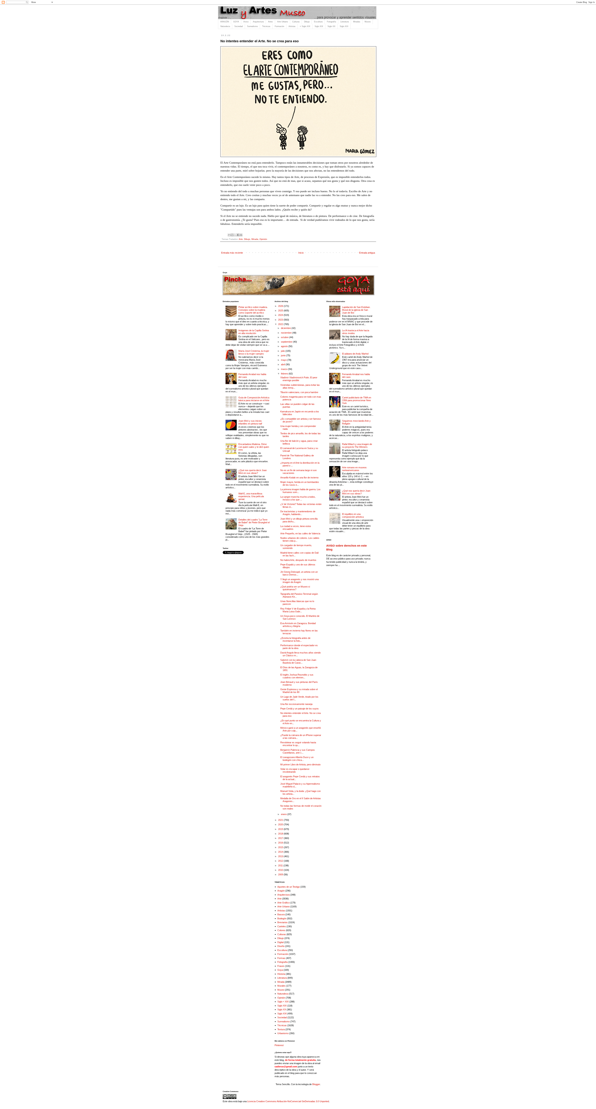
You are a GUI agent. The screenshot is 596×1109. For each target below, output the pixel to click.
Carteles (281, 926)
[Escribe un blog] (232, 234)
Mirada (254, 239)
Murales (281, 985)
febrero (285, 373)
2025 (281, 310)
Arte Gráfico (283, 902)
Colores (281, 930)
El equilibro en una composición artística (353, 515)
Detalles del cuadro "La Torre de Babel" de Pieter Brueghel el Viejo (254, 522)
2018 (281, 833)
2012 (281, 860)
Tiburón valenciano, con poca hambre (299, 392)
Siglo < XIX (283, 1001)
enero (284, 814)
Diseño (280, 946)
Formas (281, 958)
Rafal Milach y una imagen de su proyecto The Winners (357, 445)
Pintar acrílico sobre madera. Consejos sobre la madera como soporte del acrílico (253, 310)
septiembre (287, 341)
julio (283, 351)
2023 (281, 319)
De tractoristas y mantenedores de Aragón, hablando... (297, 513)
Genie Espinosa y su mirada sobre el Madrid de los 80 (299, 690)
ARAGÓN (224, 22)
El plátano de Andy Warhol (355, 353)
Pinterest (279, 1045)
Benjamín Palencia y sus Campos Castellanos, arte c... (297, 751)
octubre (285, 337)
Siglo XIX (319, 26)
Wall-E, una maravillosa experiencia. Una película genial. (251, 496)
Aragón (281, 890)
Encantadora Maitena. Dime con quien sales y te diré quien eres (253, 447)
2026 (281, 306)
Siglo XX (331, 26)
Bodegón (281, 918)
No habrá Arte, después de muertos (298, 560)
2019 (281, 829)
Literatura (344, 22)
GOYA (236, 22)
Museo (368, 22)
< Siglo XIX (305, 26)
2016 (281, 842)
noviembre (286, 332)
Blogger (316, 1084)
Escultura (318, 22)
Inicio (301, 252)
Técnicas (266, 26)
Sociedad (238, 26)
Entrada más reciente (232, 252)
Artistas (292, 26)
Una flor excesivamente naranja (296, 704)
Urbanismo (283, 1033)
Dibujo (307, 22)
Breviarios (282, 922)
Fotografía (331, 22)
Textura (281, 1029)
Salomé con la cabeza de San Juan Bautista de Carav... (298, 661)
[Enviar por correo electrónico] (229, 234)
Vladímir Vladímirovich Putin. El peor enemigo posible (298, 379)
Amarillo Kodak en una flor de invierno (299, 477)
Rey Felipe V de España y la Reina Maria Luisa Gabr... (298, 610)
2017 (281, 838)
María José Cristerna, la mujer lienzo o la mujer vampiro (253, 352)
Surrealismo (252, 26)
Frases (280, 966)
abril (283, 364)
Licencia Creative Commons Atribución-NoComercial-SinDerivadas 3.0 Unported (288, 1101)
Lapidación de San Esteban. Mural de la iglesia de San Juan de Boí (356, 310)
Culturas (296, 22)
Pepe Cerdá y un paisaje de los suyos (299, 708)
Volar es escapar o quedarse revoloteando (294, 770)
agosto (284, 346)
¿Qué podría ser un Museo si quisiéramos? (295, 588)
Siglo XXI (344, 26)
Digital (280, 942)
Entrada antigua (367, 252)
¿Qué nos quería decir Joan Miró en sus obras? (252, 471)
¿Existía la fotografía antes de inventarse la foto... (295, 639)
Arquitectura (258, 22)
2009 (281, 874)
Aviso (245, 22)
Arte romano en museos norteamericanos (354, 469)
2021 (281, 820)
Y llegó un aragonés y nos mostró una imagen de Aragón (299, 580)
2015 (281, 847)
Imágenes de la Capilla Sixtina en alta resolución (253, 332)
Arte (241, 239)
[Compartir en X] (235, 234)
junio (283, 355)
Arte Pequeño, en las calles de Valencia (300, 533)
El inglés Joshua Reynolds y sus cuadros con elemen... (296, 676)
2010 (281, 870)
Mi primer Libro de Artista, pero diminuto (300, 764)
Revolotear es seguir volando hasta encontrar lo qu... (298, 744)
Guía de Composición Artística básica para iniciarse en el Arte (253, 399)
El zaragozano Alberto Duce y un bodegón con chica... (297, 758)
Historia (281, 974)
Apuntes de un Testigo (288, 886)
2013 (281, 856)
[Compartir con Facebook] (238, 234)
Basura (281, 914)
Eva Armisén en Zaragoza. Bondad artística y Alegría (298, 624)
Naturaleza (225, 26)
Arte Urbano (282, 22)
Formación (279, 26)
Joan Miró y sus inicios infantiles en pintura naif (250, 422)
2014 (281, 851)
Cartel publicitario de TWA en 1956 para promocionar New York (356, 400)
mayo (284, 360)
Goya (280, 970)
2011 (280, 865)
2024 (281, 315)
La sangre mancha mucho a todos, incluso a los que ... (298, 498)
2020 (281, 824)
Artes (270, 22)
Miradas (356, 22)
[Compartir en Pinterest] (241, 234)
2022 (281, 324)
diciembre (286, 328)
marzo (284, 369)
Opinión (263, 239)
